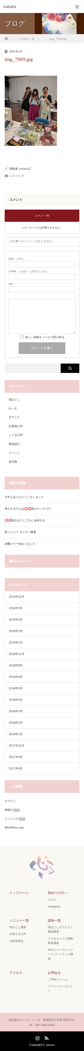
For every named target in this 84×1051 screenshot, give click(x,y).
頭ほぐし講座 (17, 927)
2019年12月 (16, 596)
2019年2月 (16, 631)
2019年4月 (16, 619)
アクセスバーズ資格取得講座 (60, 941)
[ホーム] (6, 37)
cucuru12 (25, 168)
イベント (14, 452)
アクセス (15, 973)
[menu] (77, 6)
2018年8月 (16, 665)
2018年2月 (16, 722)
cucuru (50, 1045)
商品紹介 (14, 444)
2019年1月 (16, 642)
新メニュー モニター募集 (20, 532)
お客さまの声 (17, 934)
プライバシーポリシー (60, 988)
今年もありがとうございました (24, 497)
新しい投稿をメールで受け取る (44, 337)
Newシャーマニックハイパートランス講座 (60, 954)
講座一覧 (54, 920)
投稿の (12, 809)
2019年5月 (16, 608)
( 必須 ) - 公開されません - (28, 271)
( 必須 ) (16, 258)
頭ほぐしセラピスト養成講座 (60, 929)
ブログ (52, 899)
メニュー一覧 (19, 920)
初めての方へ (57, 893)
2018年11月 (16, 654)
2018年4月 (16, 699)
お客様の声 (16, 426)
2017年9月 (16, 757)
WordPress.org (14, 827)
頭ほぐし (14, 399)
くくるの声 (16, 435)
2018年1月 (16, 734)
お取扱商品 (16, 941)
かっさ (13, 408)
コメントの (15, 818)
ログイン (10, 801)
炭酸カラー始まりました (20, 543)
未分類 (13, 461)
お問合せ (54, 973)
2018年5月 (16, 688)
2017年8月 (16, 768)
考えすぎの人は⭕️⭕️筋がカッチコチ (28, 508)
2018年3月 (16, 711)
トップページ (19, 893)
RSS (45, 1037)
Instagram (54, 906)
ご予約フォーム (57, 979)
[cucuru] (35, 6)
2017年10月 (16, 745)
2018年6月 (16, 677)
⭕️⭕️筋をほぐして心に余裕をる (25, 520)
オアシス (14, 417)
